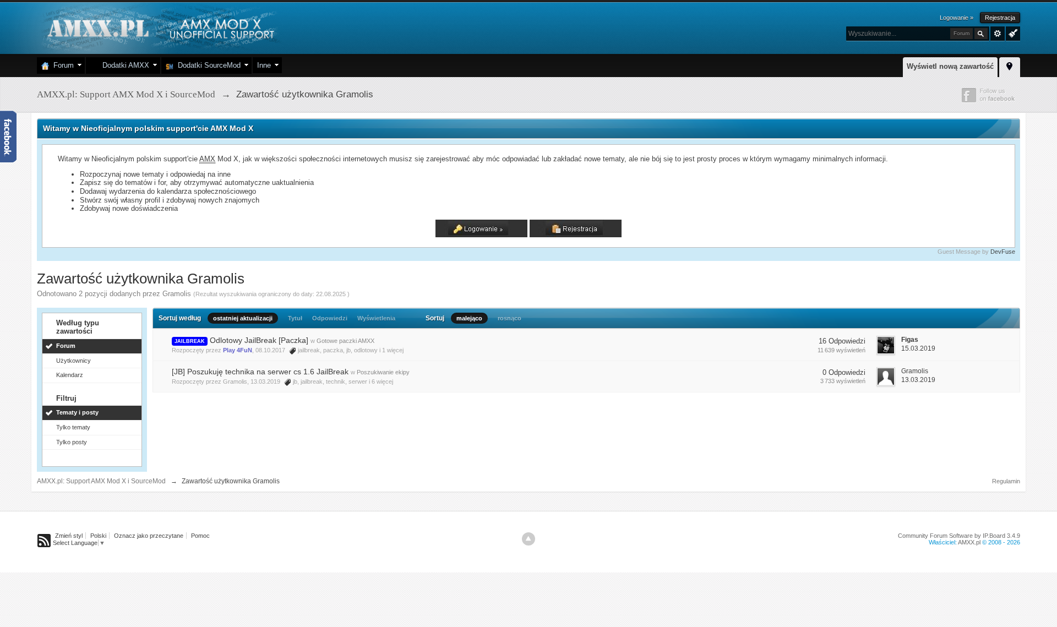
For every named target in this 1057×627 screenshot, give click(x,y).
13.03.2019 (918, 380)
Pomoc (200, 535)
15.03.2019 (918, 348)
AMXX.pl (969, 542)
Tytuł (295, 318)
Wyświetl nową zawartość (950, 66)
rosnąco (509, 318)
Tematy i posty (77, 412)
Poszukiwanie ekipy (383, 372)
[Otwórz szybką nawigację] (1009, 65)
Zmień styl (69, 535)
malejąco (469, 318)
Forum (61, 65)
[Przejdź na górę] (528, 539)
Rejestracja (1000, 17)
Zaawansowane (997, 33)
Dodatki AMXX (123, 65)
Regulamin (1006, 481)
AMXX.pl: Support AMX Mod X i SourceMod (101, 481)
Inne (264, 65)
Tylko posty (71, 442)
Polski (98, 535)
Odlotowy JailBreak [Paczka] (259, 340)
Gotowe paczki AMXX (345, 340)
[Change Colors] (1011, 32)
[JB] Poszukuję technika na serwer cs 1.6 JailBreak (260, 371)
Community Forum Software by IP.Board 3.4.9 (959, 535)
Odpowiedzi (329, 318)
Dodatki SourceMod (207, 65)
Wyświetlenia (376, 318)
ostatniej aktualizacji (243, 318)
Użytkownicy (73, 360)
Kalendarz (69, 375)
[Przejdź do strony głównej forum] (159, 27)
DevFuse (1002, 251)
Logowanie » (956, 17)
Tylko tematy (73, 427)
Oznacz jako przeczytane (148, 535)
